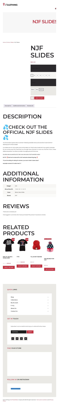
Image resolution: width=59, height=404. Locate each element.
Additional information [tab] (19, 105)
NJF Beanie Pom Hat (49, 259)
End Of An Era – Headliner (8, 257)
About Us (13, 308)
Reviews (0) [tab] (30, 105)
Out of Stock (49, 269)
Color (33, 82)
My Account (14, 302)
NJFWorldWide (14, 399)
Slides (12, 42)
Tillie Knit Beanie (36, 256)
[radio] (32, 75)
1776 (18, 256)
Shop (12, 297)
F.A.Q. (12, 305)
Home (4, 42)
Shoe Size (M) (36, 68)
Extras (8, 42)
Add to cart (39, 98)
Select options (8, 267)
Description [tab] (8, 105)
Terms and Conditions (41, 399)
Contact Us (14, 311)
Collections (14, 300)
